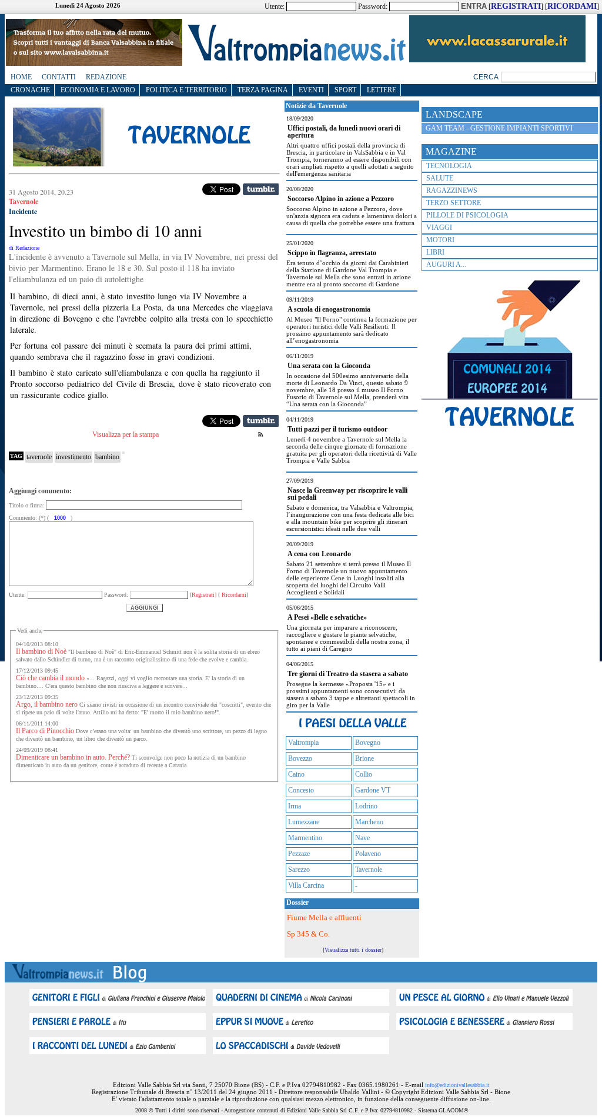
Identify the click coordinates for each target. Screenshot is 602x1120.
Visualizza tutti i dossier (353, 950)
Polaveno (368, 854)
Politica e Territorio (186, 90)
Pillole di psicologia (467, 215)
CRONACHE (30, 90)
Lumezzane (303, 822)
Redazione (106, 77)
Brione (364, 758)
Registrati (203, 594)
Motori (440, 240)
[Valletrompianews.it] (295, 60)
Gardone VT (372, 790)
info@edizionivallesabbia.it (457, 1085)
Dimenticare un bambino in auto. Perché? (73, 757)
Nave (362, 838)
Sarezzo (299, 869)
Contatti (59, 77)
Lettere (381, 90)
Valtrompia (303, 742)
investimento (73, 457)
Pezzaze (299, 854)
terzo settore (453, 203)
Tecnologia (449, 166)
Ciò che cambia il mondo (50, 678)
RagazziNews (451, 190)
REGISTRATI (516, 6)
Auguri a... (446, 264)
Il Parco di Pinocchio (45, 731)
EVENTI (311, 90)
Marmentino (305, 838)
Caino (296, 774)
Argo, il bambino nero (47, 704)
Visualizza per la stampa (125, 434)
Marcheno (369, 822)
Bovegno (367, 742)
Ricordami (233, 594)
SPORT (345, 90)
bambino (107, 457)
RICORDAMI (572, 6)
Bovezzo (300, 758)
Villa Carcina (306, 885)
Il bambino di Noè (41, 651)
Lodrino (366, 806)
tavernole (39, 457)
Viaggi (439, 227)
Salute (439, 178)
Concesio (301, 790)
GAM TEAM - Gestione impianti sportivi (499, 128)
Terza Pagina (263, 90)
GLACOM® (454, 1110)
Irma (294, 806)
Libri (435, 252)
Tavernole (368, 869)
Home (21, 77)
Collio (363, 774)
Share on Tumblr (261, 189)
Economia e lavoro (98, 90)
